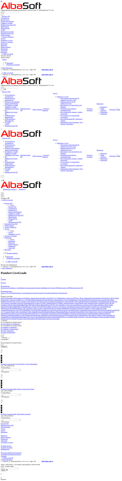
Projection (39, 312)
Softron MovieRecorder (38, 319)
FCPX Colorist (99, 307)
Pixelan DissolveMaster (78, 307)
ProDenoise (13, 315)
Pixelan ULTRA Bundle (66, 300)
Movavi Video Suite (92, 308)
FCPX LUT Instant (39, 313)
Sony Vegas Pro (86, 317)
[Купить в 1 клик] (1, 350)
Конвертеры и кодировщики (22, 293)
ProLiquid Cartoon (97, 303)
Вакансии (4, 435)
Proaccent (48, 315)
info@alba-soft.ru (47, 69)
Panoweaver (55, 301)
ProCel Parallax (11, 317)
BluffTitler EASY (29, 310)
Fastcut (44, 300)
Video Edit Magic (50, 313)
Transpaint (56, 319)
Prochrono (6, 308)
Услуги (10, 232)
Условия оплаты (6, 446)
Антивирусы (38, 288)
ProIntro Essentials (69, 312)
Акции (3, 430)
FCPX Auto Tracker (32, 317)
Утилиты (45, 293)
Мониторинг (62, 288)
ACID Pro (8, 301)
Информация (5, 449)
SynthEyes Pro (45, 298)
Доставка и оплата (7, 442)
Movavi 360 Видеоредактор (25, 315)
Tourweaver (101, 300)
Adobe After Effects (25, 319)
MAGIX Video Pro (64, 301)
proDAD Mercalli (9, 307)
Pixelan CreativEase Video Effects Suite (89, 305)
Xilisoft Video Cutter (16, 312)
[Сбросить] (2, 345)
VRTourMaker (13, 308)
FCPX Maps (24, 313)
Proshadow (18, 298)
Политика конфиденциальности (11, 453)
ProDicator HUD (62, 315)
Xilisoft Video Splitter (29, 312)
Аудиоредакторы (36, 293)
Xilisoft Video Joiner (85, 303)
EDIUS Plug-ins (75, 301)
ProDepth (31, 313)
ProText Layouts (66, 317)
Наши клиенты (6, 437)
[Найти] (2, 14)
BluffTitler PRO (27, 305)
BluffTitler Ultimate (20, 307)
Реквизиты (4, 439)
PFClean (41, 310)
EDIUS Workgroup (92, 300)
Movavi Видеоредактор (69, 305)
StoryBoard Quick (76, 317)
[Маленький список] (1, 336)
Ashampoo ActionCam (98, 317)
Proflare (18, 317)
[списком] (3, 334)
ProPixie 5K (86, 315)
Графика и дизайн (15, 288)
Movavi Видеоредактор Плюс (41, 301)
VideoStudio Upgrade (96, 301)
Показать (4, 346)
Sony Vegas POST (18, 310)
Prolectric (9, 310)
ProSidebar (45, 312)
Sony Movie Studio (82, 298)
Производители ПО (76, 288)
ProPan (47, 305)
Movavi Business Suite (73, 313)
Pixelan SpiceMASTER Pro (94, 310)
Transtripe (54, 315)
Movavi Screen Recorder (51, 310)
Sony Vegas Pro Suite (12, 300)
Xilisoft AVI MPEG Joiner (59, 303)
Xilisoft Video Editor (86, 312)
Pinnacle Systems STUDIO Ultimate (40, 303)
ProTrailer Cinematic (79, 310)
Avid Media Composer (29, 298)
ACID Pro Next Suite (55, 305)
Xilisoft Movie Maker (38, 305)
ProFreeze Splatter (39, 315)
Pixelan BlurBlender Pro (64, 308)
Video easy (53, 308)
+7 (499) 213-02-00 (7, 54)
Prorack (38, 298)
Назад (12, 205)
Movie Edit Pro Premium (21, 303)
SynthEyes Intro (90, 307)
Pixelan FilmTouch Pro (13, 313)
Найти (3, 470)
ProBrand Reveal (44, 317)
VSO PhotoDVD (13, 319)
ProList (37, 310)
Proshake (23, 317)
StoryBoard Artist (85, 313)
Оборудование (5, 427)
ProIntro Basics (84, 301)
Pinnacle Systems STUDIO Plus (36, 307)
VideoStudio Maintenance (98, 313)
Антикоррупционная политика (11, 454)
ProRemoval (52, 312)
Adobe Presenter (93, 298)
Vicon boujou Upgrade (66, 310)
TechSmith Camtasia (52, 300)
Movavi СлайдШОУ (25, 300)
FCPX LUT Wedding (56, 298)
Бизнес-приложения (27, 288)
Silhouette (35, 300)
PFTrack (105, 303)
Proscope (113, 310)
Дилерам (3, 456)
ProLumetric (106, 310)
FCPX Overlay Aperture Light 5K (21, 301)
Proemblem (57, 317)
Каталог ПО (12, 207)
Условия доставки (6, 447)
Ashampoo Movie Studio (75, 315)
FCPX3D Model (61, 313)
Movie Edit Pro (102, 298)
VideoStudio (60, 312)
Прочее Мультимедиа (60, 293)
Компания (11, 241)
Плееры (50, 293)
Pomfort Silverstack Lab (79, 308)
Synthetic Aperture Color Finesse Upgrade (58, 307)
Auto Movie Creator (8, 303)
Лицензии (4, 441)
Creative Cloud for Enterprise (101, 312)
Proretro (77, 312)
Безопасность (5, 288)
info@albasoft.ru (7, 68)
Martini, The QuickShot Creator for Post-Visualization (34, 308)
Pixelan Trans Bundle (79, 300)
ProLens (7, 315)
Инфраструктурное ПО (50, 288)
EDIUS (3, 298)
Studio (40, 300)
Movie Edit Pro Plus (10, 305)
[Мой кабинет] (1, 179)
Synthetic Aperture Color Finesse (100, 315)
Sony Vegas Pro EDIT (69, 298)
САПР (68, 288)
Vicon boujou (49, 319)
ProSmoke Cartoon (73, 303)
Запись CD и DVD (7, 293)
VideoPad (19, 305)
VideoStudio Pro (10, 298)
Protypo (51, 317)
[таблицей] (4, 334)
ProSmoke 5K (107, 301)
